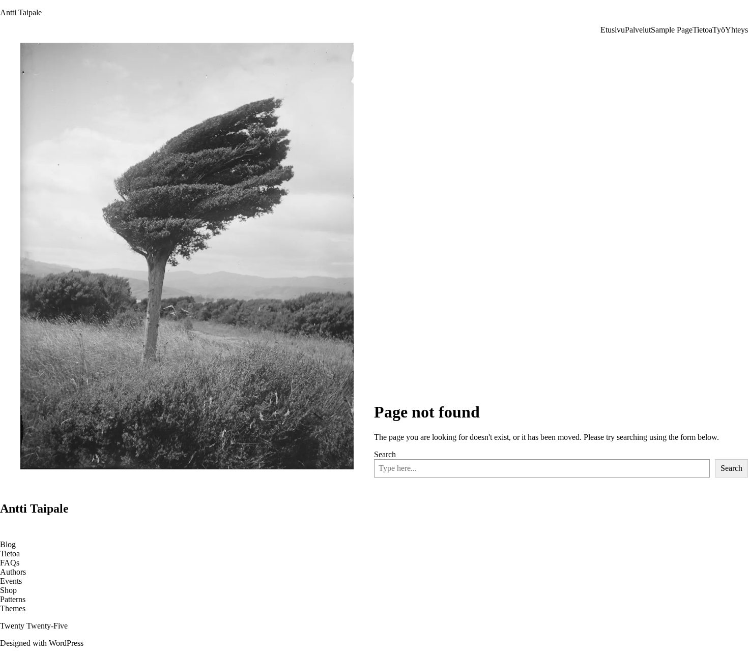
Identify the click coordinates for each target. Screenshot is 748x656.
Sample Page (672, 29)
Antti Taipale (21, 12)
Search (385, 454)
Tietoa (702, 29)
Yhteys (736, 29)
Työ (718, 29)
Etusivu (612, 29)
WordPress (66, 643)
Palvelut (638, 29)
